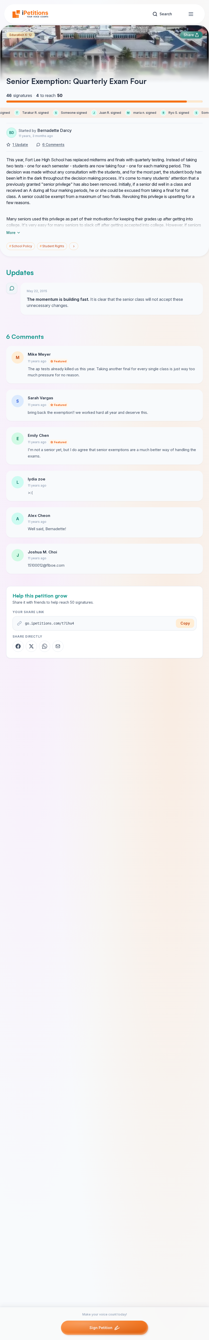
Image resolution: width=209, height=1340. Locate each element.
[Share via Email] (57, 646)
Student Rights (52, 246)
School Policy (20, 246)
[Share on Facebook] (18, 646)
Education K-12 (20, 35)
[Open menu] (191, 14)
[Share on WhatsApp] (44, 646)
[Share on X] (31, 646)
